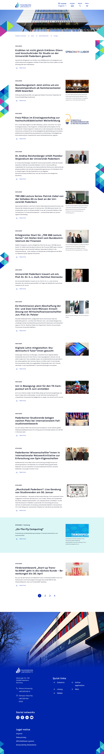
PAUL (77, 689)
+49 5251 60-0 (24, 691)
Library (60, 689)
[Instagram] (18, 717)
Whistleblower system (25, 741)
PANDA (59, 693)
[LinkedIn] (27, 717)
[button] (63, 4)
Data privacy (21, 737)
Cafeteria (60, 682)
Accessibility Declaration (26, 745)
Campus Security (26, 696)
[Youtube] (31, 717)
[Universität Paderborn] (24, 670)
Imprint (19, 734)
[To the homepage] (23, 5)
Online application (79, 683)
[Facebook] (22, 717)
